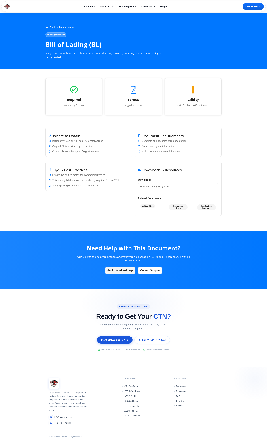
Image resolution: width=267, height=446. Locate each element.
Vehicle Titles (148, 206)
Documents (89, 6)
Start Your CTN (253, 6)
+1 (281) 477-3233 (62, 423)
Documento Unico (178, 207)
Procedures (181, 391)
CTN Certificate (131, 386)
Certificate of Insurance (206, 207)
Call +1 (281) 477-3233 (154, 339)
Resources (105, 6)
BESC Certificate (132, 396)
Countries (146, 6)
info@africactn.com (63, 417)
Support (164, 6)
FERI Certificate (131, 406)
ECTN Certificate (132, 391)
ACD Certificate (131, 411)
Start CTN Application (113, 339)
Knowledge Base (127, 6)
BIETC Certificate (132, 416)
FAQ (178, 396)
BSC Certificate (131, 401)
